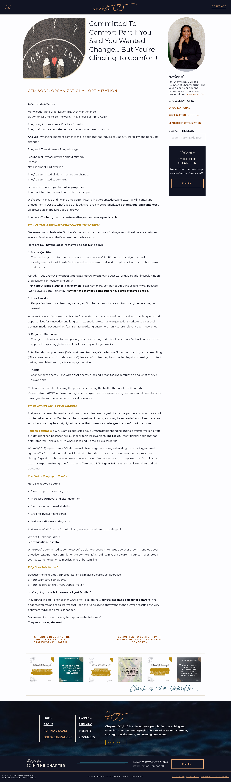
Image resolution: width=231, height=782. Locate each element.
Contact (219, 6)
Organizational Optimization (84, 91)
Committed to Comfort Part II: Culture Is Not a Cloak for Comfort (139, 639)
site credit (192, 777)
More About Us (195, 94)
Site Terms (178, 777)
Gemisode (38, 91)
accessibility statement (215, 777)
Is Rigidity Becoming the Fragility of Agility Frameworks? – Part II (51, 639)
